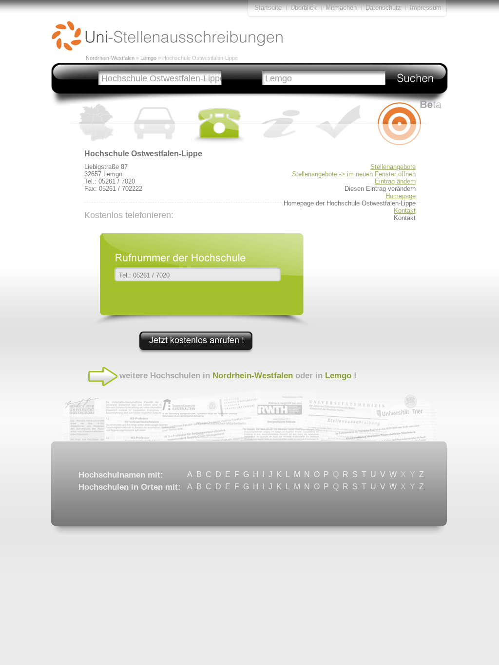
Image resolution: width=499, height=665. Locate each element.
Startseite (268, 7)
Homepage (400, 196)
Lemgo (148, 58)
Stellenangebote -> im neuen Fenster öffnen (354, 174)
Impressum (425, 7)
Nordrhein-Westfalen (110, 58)
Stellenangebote (393, 166)
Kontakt (405, 210)
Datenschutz (383, 7)
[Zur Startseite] (167, 48)
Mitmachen (342, 7)
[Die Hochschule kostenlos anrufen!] (195, 353)
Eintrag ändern (395, 181)
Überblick (303, 7)
